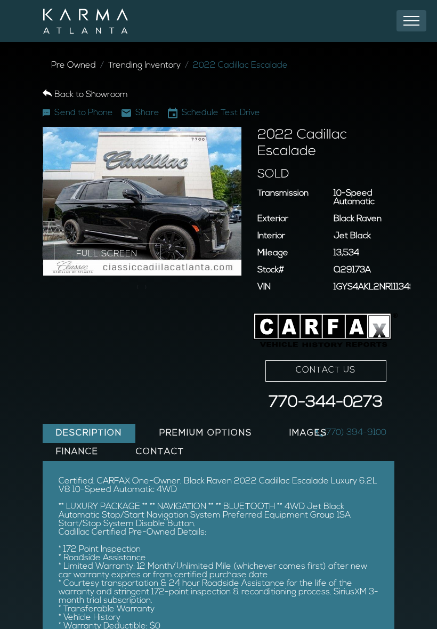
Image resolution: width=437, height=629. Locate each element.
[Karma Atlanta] (85, 21)
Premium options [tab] (205, 433)
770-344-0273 (326, 402)
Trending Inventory (144, 65)
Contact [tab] (160, 452)
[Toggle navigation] (411, 20)
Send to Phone (83, 113)
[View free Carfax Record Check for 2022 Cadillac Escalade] (325, 330)
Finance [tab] (77, 452)
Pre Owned (73, 65)
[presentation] (137, 288)
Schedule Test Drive (221, 113)
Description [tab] (89, 433)
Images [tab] (308, 433)
